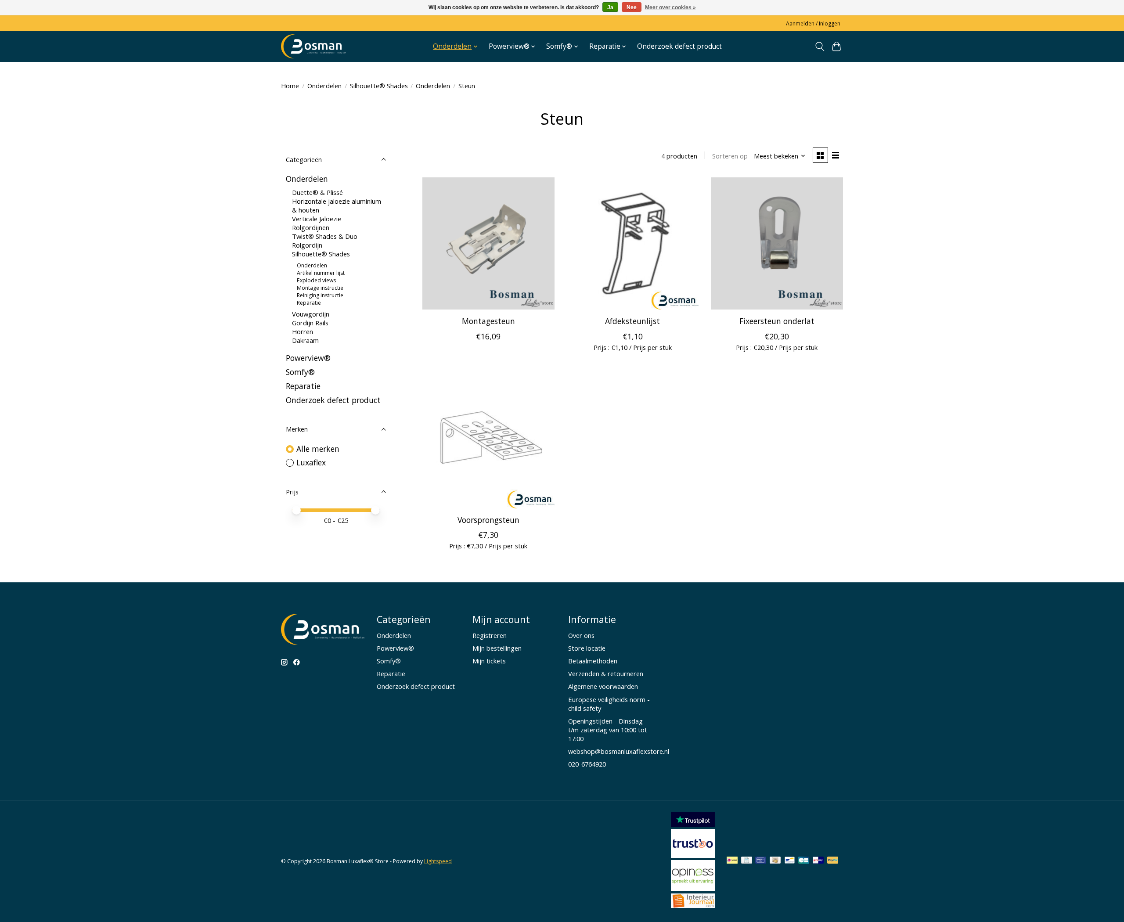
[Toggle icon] (819, 46)
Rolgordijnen (310, 227)
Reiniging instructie (320, 295)
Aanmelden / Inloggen (813, 23)
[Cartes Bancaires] (803, 861)
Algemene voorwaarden (603, 686)
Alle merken (317, 448)
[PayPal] (833, 861)
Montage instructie (320, 288)
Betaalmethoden (592, 660)
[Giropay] (818, 861)
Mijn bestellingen (497, 648)
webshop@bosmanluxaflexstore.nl (618, 751)
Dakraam (305, 340)
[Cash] (775, 861)
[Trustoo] (693, 855)
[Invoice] (746, 861)
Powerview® (308, 358)
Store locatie (586, 648)
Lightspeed (438, 861)
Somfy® (300, 372)
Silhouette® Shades (379, 85)
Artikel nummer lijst (321, 273)
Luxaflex (311, 462)
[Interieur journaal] (693, 905)
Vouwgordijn (310, 314)
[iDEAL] (732, 861)
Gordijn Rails (310, 322)
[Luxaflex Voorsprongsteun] (488, 442)
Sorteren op (730, 155)
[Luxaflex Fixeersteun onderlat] (777, 243)
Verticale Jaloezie (316, 218)
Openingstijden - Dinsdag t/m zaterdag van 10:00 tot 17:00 (607, 730)
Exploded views (316, 280)
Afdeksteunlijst (632, 321)
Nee (632, 7)
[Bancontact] (789, 861)
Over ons (581, 635)
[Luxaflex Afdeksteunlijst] (632, 243)
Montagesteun (488, 321)
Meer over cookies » (670, 7)
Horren (302, 331)
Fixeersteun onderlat (776, 321)
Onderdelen (324, 85)
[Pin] (760, 861)
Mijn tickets (489, 660)
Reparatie (309, 302)
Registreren (489, 635)
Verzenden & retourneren (605, 673)
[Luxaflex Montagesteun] (488, 243)
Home (290, 85)
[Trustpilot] (693, 823)
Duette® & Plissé (317, 192)
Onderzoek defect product (679, 46)
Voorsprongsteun (488, 520)
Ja (610, 7)
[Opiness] (693, 888)
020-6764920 (587, 764)
